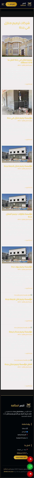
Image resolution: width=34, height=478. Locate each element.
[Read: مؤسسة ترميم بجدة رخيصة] (23, 327)
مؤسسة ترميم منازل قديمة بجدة (18, 166)
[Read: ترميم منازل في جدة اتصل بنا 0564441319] (17, 46)
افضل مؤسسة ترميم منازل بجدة (18, 364)
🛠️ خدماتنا (25, 428)
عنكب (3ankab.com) (8, 471)
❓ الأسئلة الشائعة (23, 434)
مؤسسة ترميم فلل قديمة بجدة (18, 299)
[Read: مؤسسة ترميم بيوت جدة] (17, 255)
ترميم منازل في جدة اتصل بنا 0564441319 (20, 61)
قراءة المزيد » (28, 84)
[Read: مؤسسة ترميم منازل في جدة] (17, 102)
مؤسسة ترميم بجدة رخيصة (20, 332)
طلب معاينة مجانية (21, 457)
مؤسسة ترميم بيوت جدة (21, 267)
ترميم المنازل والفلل (27, 65)
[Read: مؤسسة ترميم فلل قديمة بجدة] (23, 295)
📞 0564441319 (22, 453)
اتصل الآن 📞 (11, 4)
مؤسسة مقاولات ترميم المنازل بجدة (19, 215)
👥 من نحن (25, 431)
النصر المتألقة (7, 469)
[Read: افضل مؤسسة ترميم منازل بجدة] (23, 360)
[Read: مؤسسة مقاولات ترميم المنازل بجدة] (17, 202)
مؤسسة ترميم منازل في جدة (19, 118)
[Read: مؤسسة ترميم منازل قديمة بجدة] (17, 154)
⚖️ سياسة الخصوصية (22, 438)
